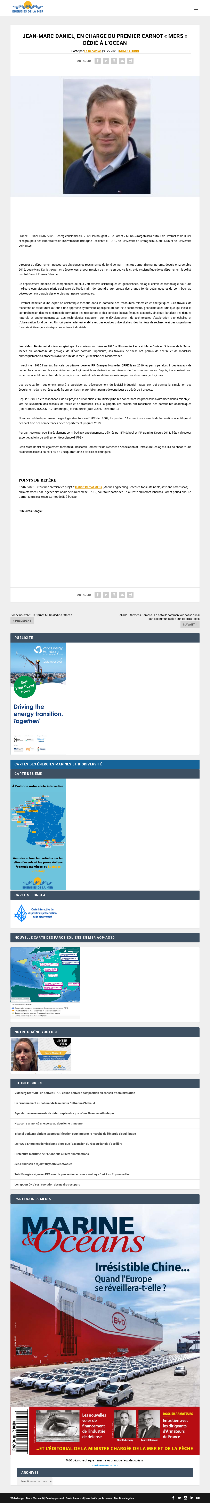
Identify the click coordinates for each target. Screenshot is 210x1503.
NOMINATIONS (129, 51)
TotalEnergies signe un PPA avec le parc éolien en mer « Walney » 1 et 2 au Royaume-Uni (72, 1174)
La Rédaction (93, 51)
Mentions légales (124, 1498)
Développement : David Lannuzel (65, 1498)
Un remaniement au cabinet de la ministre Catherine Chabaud (55, 1103)
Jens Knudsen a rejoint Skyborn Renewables (43, 1164)
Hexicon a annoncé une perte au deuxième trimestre (49, 1123)
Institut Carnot (88, 487)
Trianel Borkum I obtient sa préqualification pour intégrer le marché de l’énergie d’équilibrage (75, 1133)
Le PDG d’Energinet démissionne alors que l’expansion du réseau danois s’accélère (68, 1143)
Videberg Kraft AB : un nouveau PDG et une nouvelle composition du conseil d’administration (75, 1093)
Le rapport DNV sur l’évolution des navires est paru (47, 1184)
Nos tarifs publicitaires (99, 1498)
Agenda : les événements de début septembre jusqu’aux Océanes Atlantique (64, 1113)
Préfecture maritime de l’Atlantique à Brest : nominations (52, 1154)
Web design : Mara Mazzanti (27, 1498)
